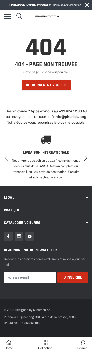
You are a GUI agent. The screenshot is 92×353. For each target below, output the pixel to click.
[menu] (8, 16)
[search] (19, 16)
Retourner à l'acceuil (46, 85)
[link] (8, 236)
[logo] (47, 16)
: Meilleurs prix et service (45, 5)
